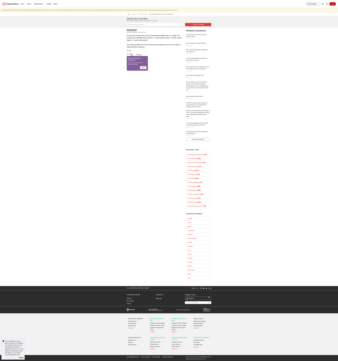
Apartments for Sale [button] (155, 342)
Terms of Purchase (167, 357)
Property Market (194, 198)
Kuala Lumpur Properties (199, 321)
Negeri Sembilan (192, 238)
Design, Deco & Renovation (197, 162)
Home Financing (194, 174)
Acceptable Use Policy (133, 357)
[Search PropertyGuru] (208, 302)
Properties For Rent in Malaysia (179, 323)
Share (139, 54)
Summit (183, 309)
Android (142, 288)
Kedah (189, 226)
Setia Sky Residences (198, 340)
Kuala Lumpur (191, 270)
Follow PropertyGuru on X (208, 288)
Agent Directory (132, 325)
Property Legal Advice (196, 194)
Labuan (190, 254)
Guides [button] (49, 4)
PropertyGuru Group (133, 295)
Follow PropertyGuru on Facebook (198, 288)
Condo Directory (132, 323)
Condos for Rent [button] (176, 344)
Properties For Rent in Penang (179, 325)
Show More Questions (198, 139)
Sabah (189, 274)
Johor (189, 278)
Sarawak (190, 262)
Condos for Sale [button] (154, 344)
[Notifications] (327, 4)
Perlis (189, 222)
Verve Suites (196, 342)
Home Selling (193, 178)
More (55, 4)
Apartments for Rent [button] (177, 342)
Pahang (190, 258)
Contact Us (159, 295)
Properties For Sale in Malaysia (157, 323)
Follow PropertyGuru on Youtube (203, 288)
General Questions (195, 166)
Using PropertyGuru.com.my (197, 206)
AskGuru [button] (130, 342)
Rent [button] (28, 4)
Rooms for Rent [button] (176, 346)
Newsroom (159, 298)
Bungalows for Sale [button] (155, 346)
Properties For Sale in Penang (157, 325)
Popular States (198, 318)
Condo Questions (194, 158)
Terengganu (191, 230)
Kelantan (190, 234)
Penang (190, 242)
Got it (143, 67)
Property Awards (155, 309)
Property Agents (194, 190)
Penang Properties (198, 325)
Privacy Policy (14, 349)
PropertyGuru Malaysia (135, 318)
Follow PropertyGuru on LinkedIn (206, 288)
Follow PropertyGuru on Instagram (201, 288)
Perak (189, 250)
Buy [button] (22, 4)
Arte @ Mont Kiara (197, 344)
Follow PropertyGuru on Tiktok (210, 288)
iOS (148, 288)
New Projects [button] (38, 4)
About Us (129, 298)
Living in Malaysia (194, 186)
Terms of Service (146, 357)
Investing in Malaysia (195, 182)
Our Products (130, 301)
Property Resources (134, 337)
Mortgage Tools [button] (132, 340)
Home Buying (193, 170)
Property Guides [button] (132, 344)
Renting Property (132, 30)
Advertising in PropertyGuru (197, 154)
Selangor (190, 218)
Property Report (207, 310)
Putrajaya (190, 246)
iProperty (131, 309)
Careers (129, 303)
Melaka (190, 266)
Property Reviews (132, 321)
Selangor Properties (198, 323)
